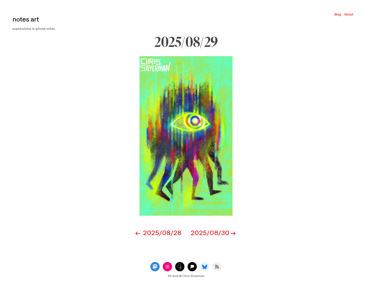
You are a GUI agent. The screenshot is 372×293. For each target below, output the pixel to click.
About (348, 14)
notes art (25, 19)
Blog (337, 14)
